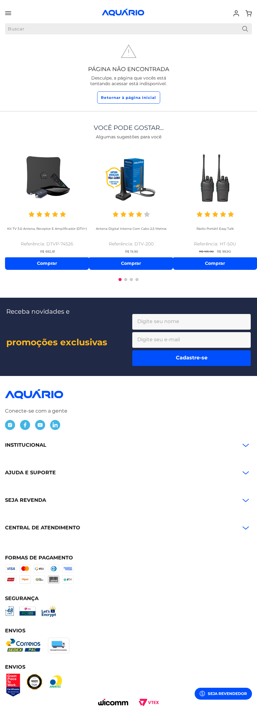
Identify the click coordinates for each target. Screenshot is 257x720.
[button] (120, 279)
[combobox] (128, 28)
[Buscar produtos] (245, 28)
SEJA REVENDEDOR (227, 693)
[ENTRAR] (237, 13)
